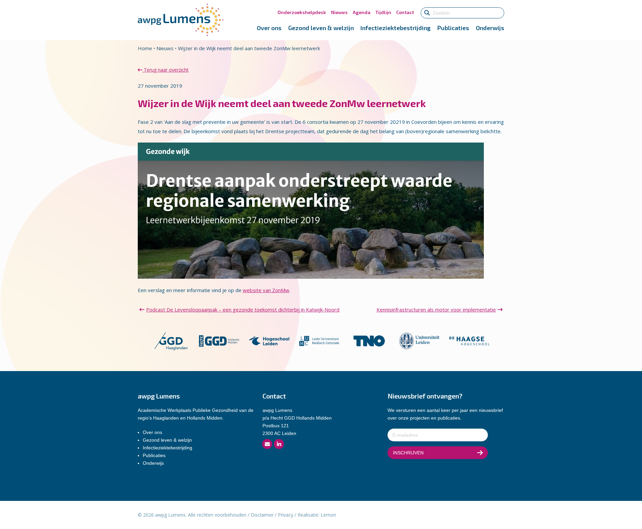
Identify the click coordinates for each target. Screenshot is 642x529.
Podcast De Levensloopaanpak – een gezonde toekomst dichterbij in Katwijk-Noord (242, 309)
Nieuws (339, 12)
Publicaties (453, 27)
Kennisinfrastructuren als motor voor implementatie (436, 309)
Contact (405, 12)
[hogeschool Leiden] (269, 340)
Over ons (269, 27)
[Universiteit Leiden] (419, 340)
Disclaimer (262, 515)
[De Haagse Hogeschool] (469, 340)
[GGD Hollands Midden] (219, 340)
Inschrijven (408, 452)
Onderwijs (490, 27)
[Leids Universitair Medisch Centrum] (319, 340)
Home (145, 48)
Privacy (285, 515)
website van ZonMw (266, 290)
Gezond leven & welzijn (321, 27)
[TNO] (369, 340)
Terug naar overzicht (165, 70)
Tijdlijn (383, 12)
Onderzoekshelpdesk (302, 12)
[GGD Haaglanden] (170, 340)
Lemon (328, 515)
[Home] (180, 19)
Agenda (361, 12)
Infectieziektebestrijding (395, 27)
